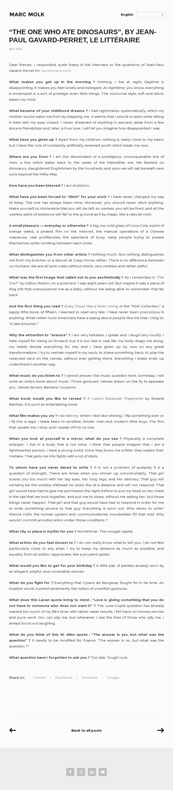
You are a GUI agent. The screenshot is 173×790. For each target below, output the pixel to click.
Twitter (39, 678)
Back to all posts (86, 730)
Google (113, 678)
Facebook (63, 678)
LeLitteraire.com (56, 70)
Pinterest (90, 678)
